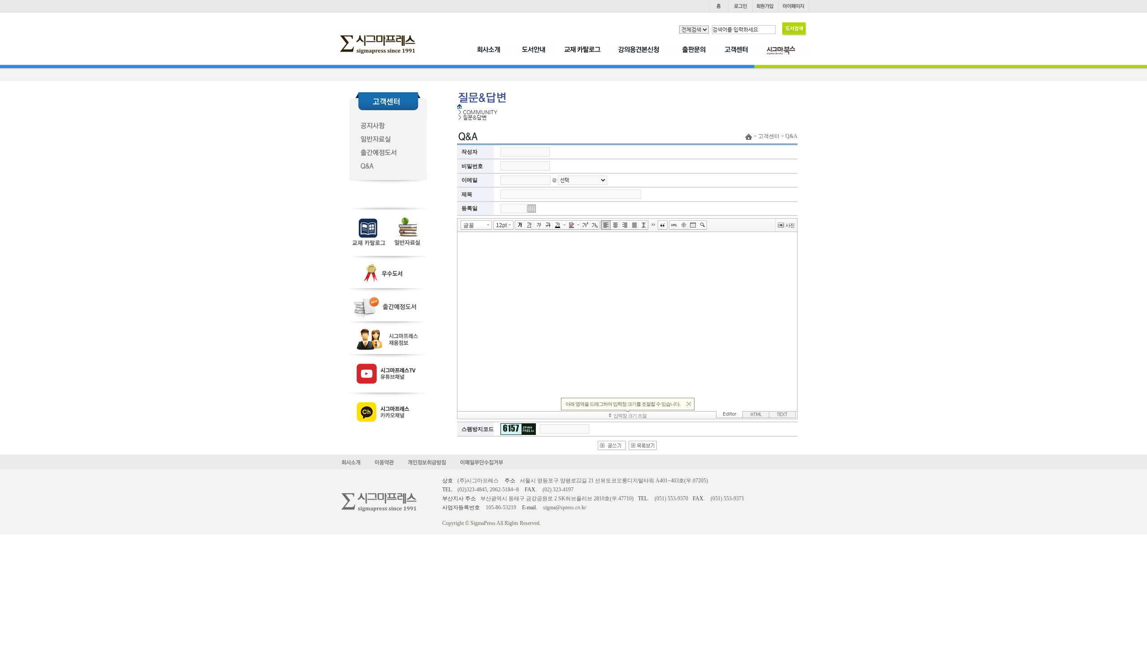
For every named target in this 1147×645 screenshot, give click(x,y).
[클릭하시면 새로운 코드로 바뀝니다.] (518, 429)
